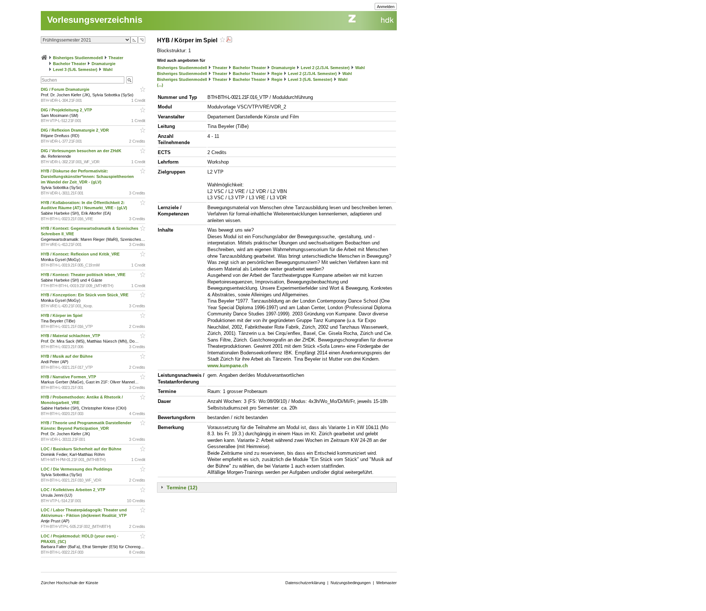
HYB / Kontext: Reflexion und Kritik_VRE (81, 254)
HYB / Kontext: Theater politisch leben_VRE (83, 274)
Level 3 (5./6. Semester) (75, 69)
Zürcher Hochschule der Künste (69, 582)
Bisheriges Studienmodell (78, 58)
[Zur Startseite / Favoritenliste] (44, 58)
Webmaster (386, 582)
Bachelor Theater (69, 63)
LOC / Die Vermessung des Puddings (77, 469)
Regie (276, 73)
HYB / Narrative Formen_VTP (69, 377)
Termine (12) (182, 487)
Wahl (108, 69)
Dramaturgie (103, 63)
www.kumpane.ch (227, 365)
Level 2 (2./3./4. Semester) (325, 67)
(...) (160, 85)
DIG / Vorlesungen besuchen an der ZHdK (81, 151)
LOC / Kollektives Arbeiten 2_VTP (73, 489)
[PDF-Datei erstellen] (229, 40)
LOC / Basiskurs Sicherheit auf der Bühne (81, 449)
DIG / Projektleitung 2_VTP (67, 110)
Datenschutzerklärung (305, 582)
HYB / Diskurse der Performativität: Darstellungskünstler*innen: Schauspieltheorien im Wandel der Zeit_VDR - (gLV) (87, 176)
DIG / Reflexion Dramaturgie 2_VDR (75, 130)
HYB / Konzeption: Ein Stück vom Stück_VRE (85, 295)
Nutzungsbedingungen (351, 582)
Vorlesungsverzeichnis (94, 20)
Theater (115, 58)
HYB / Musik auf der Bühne (67, 356)
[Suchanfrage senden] (129, 79)
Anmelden (386, 6)
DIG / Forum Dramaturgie (65, 89)
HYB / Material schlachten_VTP (71, 335)
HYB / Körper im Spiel (62, 315)
